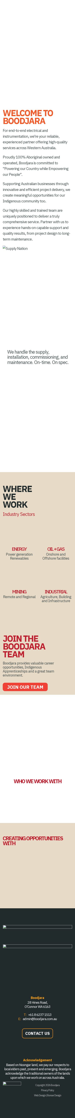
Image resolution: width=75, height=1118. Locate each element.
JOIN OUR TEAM (25, 687)
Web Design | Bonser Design (47, 1095)
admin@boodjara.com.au (40, 1019)
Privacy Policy (47, 1090)
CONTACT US (37, 1033)
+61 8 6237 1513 (40, 1015)
